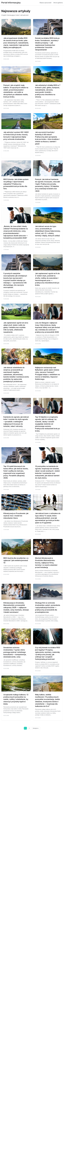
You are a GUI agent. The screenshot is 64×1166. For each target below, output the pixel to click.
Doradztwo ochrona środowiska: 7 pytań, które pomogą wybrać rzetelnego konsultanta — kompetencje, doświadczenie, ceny (14, 652)
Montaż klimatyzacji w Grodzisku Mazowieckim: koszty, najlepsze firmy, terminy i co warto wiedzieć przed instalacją (46, 562)
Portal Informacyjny (11, 2)
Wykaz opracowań (45, 2)
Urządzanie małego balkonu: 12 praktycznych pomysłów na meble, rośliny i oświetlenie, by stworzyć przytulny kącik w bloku (15, 699)
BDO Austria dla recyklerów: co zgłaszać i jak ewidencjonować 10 (15, 560)
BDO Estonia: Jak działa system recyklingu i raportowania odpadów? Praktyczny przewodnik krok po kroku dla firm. (15, 184)
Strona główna (58, 2)
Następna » (36, 728)
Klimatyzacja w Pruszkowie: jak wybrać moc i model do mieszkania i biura (15, 515)
